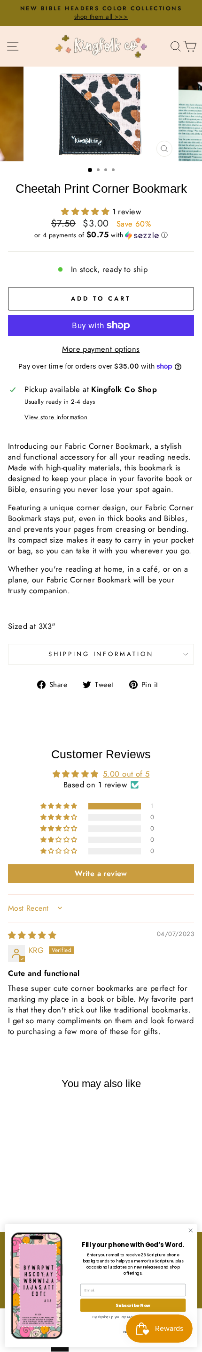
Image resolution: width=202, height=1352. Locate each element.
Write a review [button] (101, 873)
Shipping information (101, 654)
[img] (32, 935)
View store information (55, 417)
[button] (86, 211)
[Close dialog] (190, 1230)
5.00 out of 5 (126, 773)
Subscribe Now (133, 1305)
